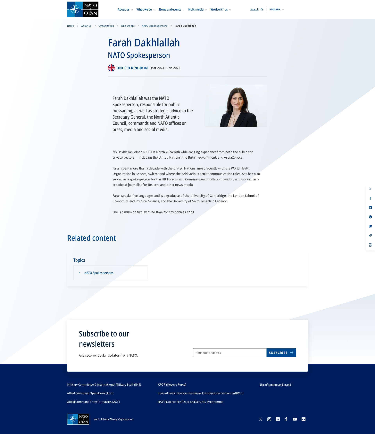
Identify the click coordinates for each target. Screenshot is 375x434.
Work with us (219, 9)
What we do (144, 9)
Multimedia (196, 9)
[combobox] (277, 9)
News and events (170, 9)
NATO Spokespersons (98, 272)
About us (123, 9)
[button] (277, 9)
